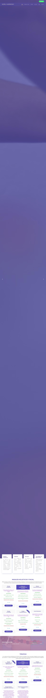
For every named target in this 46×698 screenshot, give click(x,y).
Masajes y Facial (26, 4)
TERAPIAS (16, 556)
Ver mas (8, 602)
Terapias (32, 4)
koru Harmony (8, 4)
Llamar (41, 643)
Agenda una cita (8, 605)
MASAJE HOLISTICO (5, 557)
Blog (39, 4)
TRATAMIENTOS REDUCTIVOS (39, 557)
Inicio (22, 4)
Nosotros (35, 4)
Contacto (42, 4)
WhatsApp (41, 1)
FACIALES (27, 556)
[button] (2, 279)
